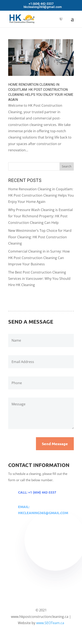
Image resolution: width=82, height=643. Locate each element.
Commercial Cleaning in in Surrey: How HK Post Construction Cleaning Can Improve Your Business (39, 257)
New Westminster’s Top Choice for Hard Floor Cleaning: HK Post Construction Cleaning (39, 237)
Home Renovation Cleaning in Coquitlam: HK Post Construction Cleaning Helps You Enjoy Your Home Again (41, 195)
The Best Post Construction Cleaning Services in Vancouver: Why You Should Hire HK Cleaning (39, 278)
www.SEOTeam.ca (50, 623)
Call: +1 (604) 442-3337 (37, 492)
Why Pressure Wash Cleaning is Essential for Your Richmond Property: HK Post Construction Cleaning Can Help (40, 216)
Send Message (55, 443)
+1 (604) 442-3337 (41, 3)
